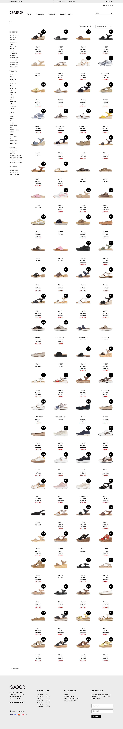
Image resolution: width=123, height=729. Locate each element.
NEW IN (30, 14)
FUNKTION (52, 14)
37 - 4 (11, 81)
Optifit (12, 153)
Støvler (12, 55)
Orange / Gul (14, 129)
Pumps (12, 51)
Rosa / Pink (13, 125)
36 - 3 (11, 77)
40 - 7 (11, 95)
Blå (11, 120)
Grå (11, 138)
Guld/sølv (13, 136)
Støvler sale (14, 64)
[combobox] (104, 13)
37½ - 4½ (13, 83)
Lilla (11, 123)
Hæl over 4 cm (14, 174)
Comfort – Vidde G (16, 157)
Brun (11, 118)
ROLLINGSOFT (14, 35)
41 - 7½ (12, 97)
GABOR (38, 47)
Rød (11, 127)
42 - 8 (11, 99)
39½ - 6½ (13, 92)
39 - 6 (11, 90)
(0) (109, 5)
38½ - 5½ (13, 88)
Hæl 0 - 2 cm (14, 170)
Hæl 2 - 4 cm (14, 172)
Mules (12, 48)
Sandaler (13, 46)
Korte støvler (14, 57)
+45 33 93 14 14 (109, 1)
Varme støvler (14, 62)
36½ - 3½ (13, 79)
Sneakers (13, 37)
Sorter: (92, 26)
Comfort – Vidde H (16, 160)
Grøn (12, 132)
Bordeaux (13, 143)
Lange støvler (14, 60)
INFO (70, 14)
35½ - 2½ (13, 74)
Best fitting (14, 151)
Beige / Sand (14, 141)
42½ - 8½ (13, 101)
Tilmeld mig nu (96, 716)
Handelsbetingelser (71, 699)
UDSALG (62, 14)
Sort (11, 116)
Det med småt (69, 697)
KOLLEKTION (40, 14)
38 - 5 (11, 86)
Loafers (12, 39)
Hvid (11, 134)
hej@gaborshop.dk (17, 702)
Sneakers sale (14, 66)
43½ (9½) (13, 106)
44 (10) (12, 108)
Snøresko (13, 44)
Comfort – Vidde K (16, 162)
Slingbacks (13, 53)
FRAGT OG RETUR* (70, 700)
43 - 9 (11, 104)
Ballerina (13, 42)
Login (66, 695)
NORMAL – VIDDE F (15, 155)
